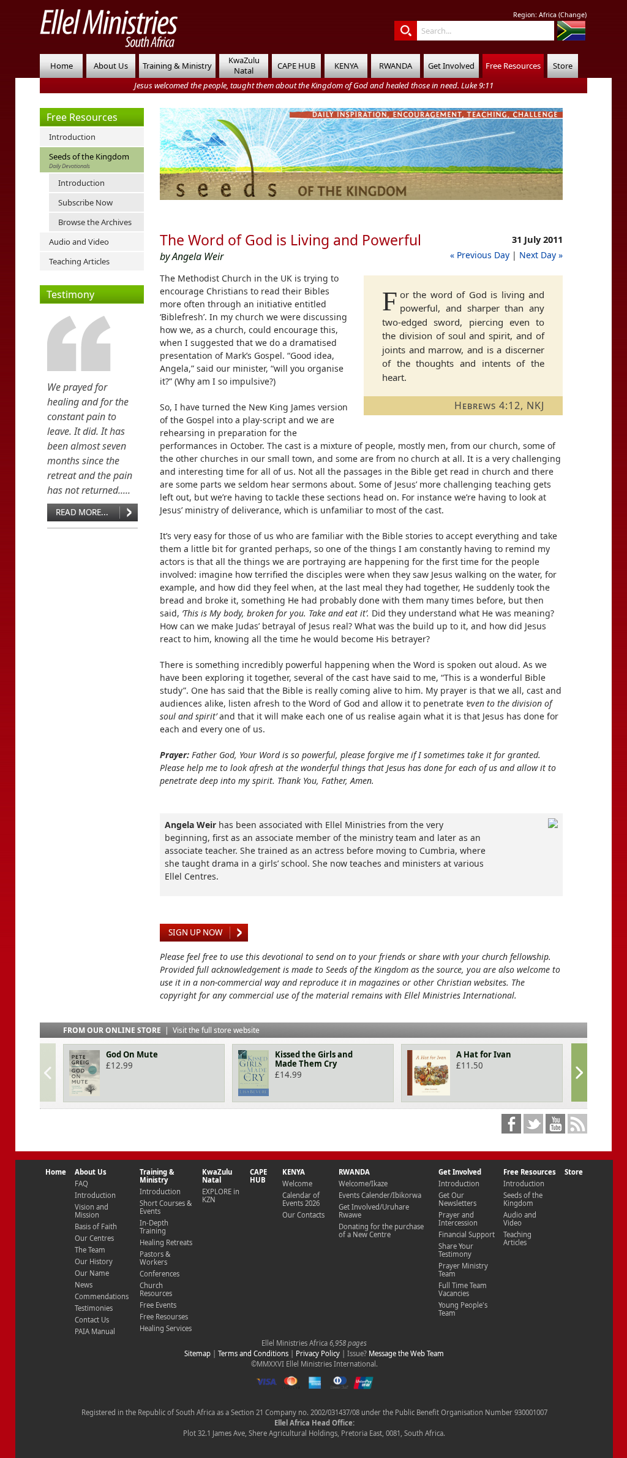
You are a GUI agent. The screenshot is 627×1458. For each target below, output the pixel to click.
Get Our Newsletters (457, 1199)
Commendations (102, 1296)
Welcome (297, 1184)
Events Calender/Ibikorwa (380, 1195)
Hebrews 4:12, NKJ (499, 405)
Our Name (92, 1273)
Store (563, 65)
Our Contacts (303, 1215)
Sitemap (197, 1353)
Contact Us (92, 1320)
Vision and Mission (91, 1211)
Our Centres (94, 1238)
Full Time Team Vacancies (462, 1289)
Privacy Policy (318, 1353)
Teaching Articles (79, 261)
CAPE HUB (296, 65)
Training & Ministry (177, 65)
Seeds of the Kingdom (89, 160)
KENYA (346, 65)
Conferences (159, 1274)
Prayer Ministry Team (463, 1270)
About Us (111, 65)
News (83, 1285)
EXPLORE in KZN (220, 1195)
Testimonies (94, 1308)
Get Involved (451, 65)
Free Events (158, 1305)
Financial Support (466, 1234)
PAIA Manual (95, 1331)
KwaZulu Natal (244, 65)
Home (61, 65)
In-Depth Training (154, 1227)
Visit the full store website (216, 1030)
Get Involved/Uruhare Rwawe (374, 1211)
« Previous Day (479, 255)
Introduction (72, 136)
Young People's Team (462, 1309)
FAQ (81, 1184)
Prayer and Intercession (458, 1219)
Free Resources (513, 65)
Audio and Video (79, 241)
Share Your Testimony (455, 1250)
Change (572, 14)
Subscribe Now (85, 202)
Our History (94, 1261)
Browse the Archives (95, 222)
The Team (90, 1250)
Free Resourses (164, 1317)
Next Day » (541, 255)
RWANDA (395, 65)
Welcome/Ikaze (363, 1184)
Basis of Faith (96, 1226)
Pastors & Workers (155, 1258)
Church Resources (156, 1289)
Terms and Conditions (253, 1353)
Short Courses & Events (166, 1207)
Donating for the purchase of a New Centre (381, 1230)
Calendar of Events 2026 (301, 1199)
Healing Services (166, 1328)
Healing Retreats (166, 1242)
